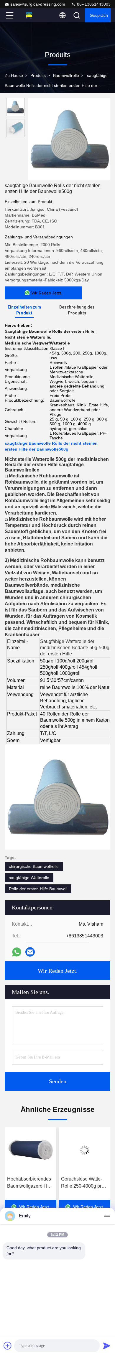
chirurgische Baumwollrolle (34, 866)
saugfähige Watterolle (29, 877)
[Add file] (8, 1345)
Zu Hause (14, 75)
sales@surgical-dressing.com (37, 4)
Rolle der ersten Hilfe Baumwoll (38, 888)
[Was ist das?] (17, 952)
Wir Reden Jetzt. (58, 970)
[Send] (106, 1345)
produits (38, 75)
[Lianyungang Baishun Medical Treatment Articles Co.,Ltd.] (29, 15)
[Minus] (106, 1215)
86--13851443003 (93, 4)
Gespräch (99, 15)
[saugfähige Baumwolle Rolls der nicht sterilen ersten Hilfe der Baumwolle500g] (69, 139)
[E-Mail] (30, 952)
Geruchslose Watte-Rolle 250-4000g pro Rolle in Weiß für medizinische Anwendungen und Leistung (32, 1183)
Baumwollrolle (66, 75)
